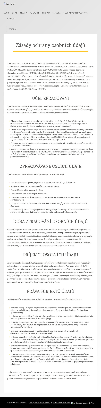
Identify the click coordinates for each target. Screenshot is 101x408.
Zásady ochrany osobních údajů (39, 403)
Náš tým (46, 13)
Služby (23, 13)
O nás (14, 13)
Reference (34, 13)
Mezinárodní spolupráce (76, 13)
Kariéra (56, 13)
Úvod (6, 13)
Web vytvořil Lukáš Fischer (62, 403)
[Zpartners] (17, 3)
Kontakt (11, 18)
